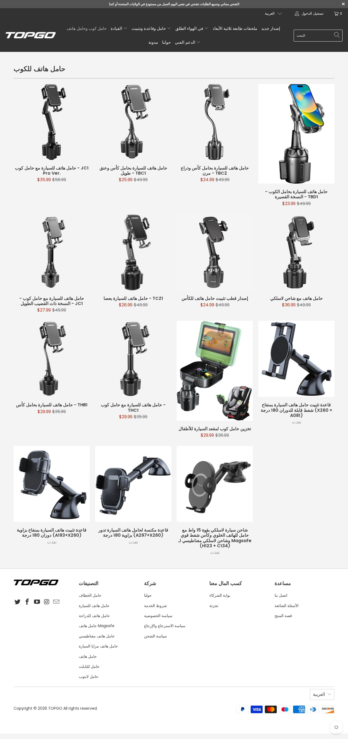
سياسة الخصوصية (158, 615)
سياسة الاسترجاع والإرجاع (164, 625)
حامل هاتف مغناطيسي (97, 636)
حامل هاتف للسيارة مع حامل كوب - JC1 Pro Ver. (52, 122)
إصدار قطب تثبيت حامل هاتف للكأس (215, 252)
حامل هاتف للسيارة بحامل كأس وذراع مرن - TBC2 (215, 122)
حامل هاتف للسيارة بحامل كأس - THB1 (52, 359)
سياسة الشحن (155, 636)
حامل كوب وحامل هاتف (87, 28)
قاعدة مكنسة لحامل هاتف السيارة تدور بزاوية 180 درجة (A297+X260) (133, 484)
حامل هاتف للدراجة (94, 615)
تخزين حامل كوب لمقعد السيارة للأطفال (215, 371)
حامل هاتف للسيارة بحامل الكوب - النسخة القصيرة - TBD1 (296, 134)
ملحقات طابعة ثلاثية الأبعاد (235, 28)
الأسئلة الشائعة (287, 605)
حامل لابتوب (88, 676)
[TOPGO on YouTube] (37, 602)
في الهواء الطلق (189, 28)
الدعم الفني (185, 42)
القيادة (117, 28)
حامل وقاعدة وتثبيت (149, 28)
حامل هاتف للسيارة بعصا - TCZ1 (133, 252)
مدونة (153, 42)
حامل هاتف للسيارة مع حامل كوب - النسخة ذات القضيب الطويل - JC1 (52, 252)
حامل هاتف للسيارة (94, 605)
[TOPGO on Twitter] (18, 602)
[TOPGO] (30, 35)
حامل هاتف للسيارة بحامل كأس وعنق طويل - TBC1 (133, 122)
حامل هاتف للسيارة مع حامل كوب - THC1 (133, 359)
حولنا (166, 42)
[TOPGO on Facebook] (27, 602)
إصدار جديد (270, 28)
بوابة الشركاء (219, 595)
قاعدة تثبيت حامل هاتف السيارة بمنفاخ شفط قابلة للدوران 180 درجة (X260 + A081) (296, 359)
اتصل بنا (281, 595)
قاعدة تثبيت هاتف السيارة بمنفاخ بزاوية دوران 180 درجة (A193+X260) (52, 484)
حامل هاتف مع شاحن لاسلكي (296, 252)
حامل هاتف (88, 656)
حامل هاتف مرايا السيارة (98, 646)
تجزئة (213, 605)
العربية (270, 13)
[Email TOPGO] (56, 602)
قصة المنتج (283, 615)
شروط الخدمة (155, 605)
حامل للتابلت (89, 666)
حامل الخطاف (90, 595)
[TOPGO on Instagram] (47, 602)
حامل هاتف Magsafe (96, 625)
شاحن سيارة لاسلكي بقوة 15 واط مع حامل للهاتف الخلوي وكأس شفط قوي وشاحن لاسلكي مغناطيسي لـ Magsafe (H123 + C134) (215, 484)
